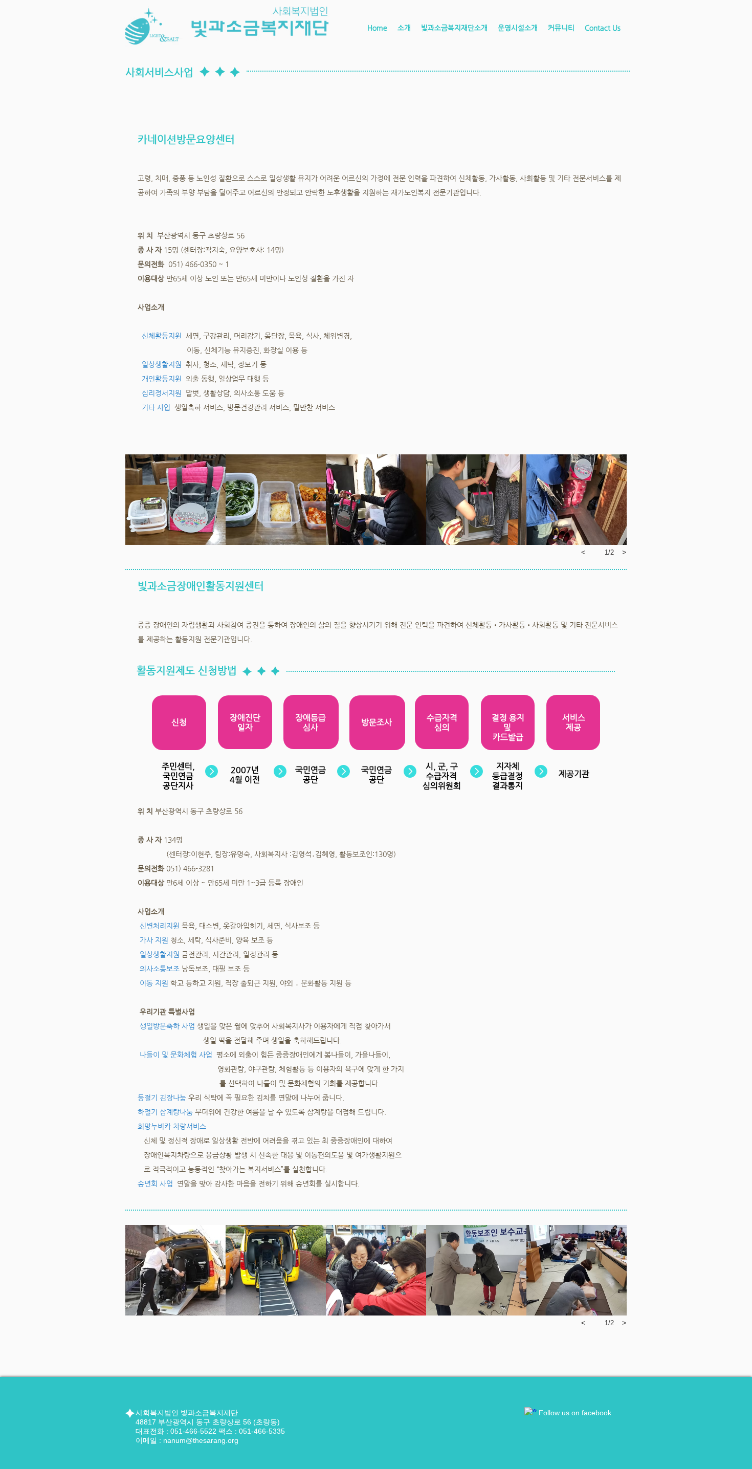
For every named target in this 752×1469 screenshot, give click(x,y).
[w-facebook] (530, 1413)
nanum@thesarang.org (200, 1440)
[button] (454, 27)
